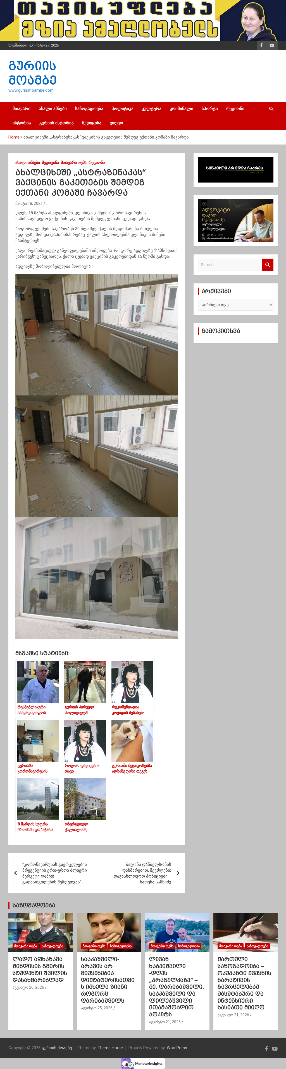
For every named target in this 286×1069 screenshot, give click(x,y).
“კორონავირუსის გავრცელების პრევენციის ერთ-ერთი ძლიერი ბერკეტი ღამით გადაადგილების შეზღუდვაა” (54, 873)
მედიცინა (91, 122)
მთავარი (21, 108)
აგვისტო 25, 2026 (97, 1008)
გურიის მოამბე (57, 1047)
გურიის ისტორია (56, 122)
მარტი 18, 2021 (29, 203)
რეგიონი (235, 108)
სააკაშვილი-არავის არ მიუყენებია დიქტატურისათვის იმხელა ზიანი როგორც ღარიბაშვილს (108, 980)
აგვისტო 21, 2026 (165, 1022)
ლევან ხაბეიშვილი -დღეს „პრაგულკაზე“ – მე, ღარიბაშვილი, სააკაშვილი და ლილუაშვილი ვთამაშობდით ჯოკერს (176, 986)
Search (267, 265)
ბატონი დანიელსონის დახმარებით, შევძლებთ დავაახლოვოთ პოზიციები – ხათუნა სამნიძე (142, 873)
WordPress (177, 1047)
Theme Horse (110, 1047)
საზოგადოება (89, 108)
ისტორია (22, 122)
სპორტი (210, 108)
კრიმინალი (181, 108)
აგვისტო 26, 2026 (28, 987)
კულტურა (151, 108)
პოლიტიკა (123, 108)
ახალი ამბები (53, 108)
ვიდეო (116, 122)
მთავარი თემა (74, 162)
